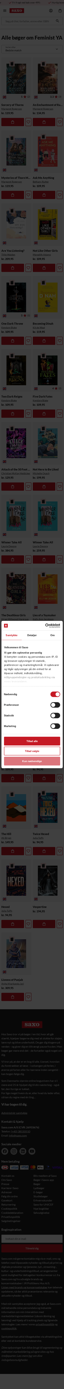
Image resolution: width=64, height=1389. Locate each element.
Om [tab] (52, 635)
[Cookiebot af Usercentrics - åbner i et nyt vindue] (45, 625)
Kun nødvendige (32, 761)
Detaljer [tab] (32, 635)
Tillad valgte (32, 751)
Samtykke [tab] (11, 635)
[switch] (55, 705)
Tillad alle (32, 741)
